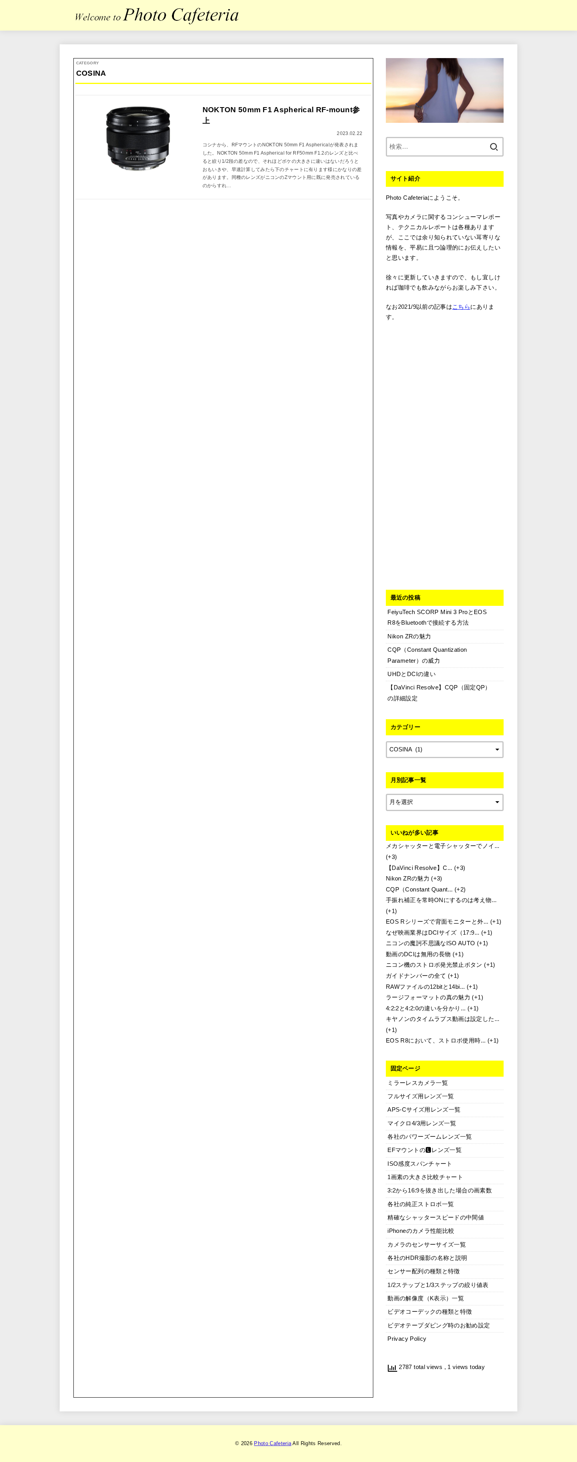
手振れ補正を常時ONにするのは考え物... (441, 900)
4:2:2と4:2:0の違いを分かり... (426, 1008)
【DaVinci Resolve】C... (419, 868)
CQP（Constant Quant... (419, 889)
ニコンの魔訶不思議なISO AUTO (430, 943)
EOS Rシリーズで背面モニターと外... (437, 922)
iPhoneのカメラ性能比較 (420, 1231)
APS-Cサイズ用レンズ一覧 (423, 1110)
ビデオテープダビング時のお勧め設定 (438, 1325)
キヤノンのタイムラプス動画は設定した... (443, 1019)
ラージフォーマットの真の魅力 (428, 997)
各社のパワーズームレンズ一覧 (429, 1137)
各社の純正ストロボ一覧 (420, 1204)
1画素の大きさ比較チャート (425, 1177)
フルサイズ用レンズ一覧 (420, 1096)
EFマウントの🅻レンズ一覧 (424, 1150)
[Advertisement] (445, 454)
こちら (461, 307)
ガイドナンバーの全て (416, 976)
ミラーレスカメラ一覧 (417, 1083)
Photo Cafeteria (272, 1443)
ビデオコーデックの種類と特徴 (429, 1312)
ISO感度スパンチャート (419, 1164)
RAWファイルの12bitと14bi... (425, 987)
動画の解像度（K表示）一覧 (425, 1298)
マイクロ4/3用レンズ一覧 (421, 1123)
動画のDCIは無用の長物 (418, 954)
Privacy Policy (406, 1339)
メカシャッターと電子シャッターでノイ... (443, 846)
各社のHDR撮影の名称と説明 (427, 1258)
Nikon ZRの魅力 (407, 878)
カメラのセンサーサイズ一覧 (426, 1244)
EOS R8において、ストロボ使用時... (436, 1040)
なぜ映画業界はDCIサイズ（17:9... (433, 933)
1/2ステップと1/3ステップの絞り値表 (437, 1285)
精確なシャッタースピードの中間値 (435, 1217)
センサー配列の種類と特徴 (423, 1271)
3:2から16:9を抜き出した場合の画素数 (439, 1190)
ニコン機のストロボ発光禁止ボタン (434, 965)
